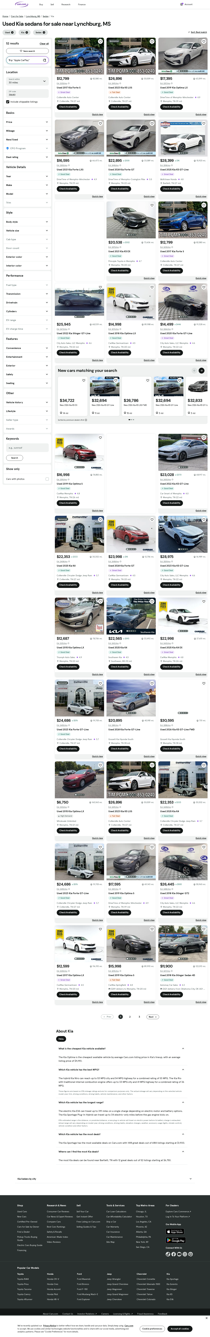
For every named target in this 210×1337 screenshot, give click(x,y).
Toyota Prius (23, 1284)
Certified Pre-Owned (27, 1221)
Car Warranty (112, 1226)
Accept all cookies (180, 1328)
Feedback (162, 1313)
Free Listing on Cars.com (88, 1221)
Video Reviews (54, 1242)
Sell (52, 4)
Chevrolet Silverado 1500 (148, 1284)
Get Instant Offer (85, 1216)
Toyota (20, 1274)
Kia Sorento (172, 1284)
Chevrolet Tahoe (145, 1294)
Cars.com (129, 1325)
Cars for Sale (17, 16)
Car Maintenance (114, 1237)
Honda (50, 1274)
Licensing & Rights (121, 1313)
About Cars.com (50, 1313)
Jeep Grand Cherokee (117, 1284)
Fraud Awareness (145, 1313)
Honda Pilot (52, 1294)
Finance (82, 4)
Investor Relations (85, 1313)
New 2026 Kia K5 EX (68, 405)
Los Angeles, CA (143, 1221)
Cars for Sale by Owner (28, 1226)
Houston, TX (142, 1216)
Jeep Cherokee (114, 1299)
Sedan (46, 16)
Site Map (110, 1242)
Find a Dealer (23, 1231)
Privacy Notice (49, 1325)
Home (5, 16)
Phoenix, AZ (141, 1226)
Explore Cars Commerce (177, 1211)
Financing (21, 1250)
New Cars (21, 1216)
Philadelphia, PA (143, 1237)
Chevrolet (142, 1274)
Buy (41, 4)
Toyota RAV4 (23, 1279)
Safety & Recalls (54, 1231)
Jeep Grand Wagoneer (117, 1294)
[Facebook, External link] (173, 1254)
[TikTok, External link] (168, 1254)
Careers (105, 1313)
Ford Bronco (83, 1284)
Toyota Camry (23, 1294)
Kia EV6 (170, 1299)
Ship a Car (111, 1221)
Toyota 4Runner (24, 1299)
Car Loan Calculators (116, 1211)
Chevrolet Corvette (146, 1279)
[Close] (206, 1318)
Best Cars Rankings (56, 1226)
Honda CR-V (53, 1279)
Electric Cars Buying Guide (29, 1245)
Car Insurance (113, 1231)
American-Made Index (57, 1237)
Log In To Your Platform (177, 1216)
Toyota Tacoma (24, 1289)
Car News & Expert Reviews (60, 1216)
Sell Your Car (83, 1211)
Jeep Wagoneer (114, 1289)
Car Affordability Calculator (119, 1216)
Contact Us (67, 1313)
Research (65, 4)
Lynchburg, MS (33, 16)
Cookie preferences (152, 1328)
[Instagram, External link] (185, 1254)
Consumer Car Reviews (58, 1211)
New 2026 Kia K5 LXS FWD (135, 405)
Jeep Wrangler (114, 1279)
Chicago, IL (141, 1211)
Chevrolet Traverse (146, 1289)
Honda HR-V (53, 1299)
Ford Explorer (83, 1299)
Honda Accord (53, 1289)
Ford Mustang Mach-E (87, 1294)
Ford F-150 (82, 1289)
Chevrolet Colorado (146, 1299)
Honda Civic (52, 1284)
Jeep (109, 1274)
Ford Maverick (83, 1279)
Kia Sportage (172, 1279)
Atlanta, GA (141, 1231)
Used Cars (22, 1211)
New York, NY (142, 1242)
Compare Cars (54, 1221)
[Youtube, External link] (179, 1254)
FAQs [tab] (61, 1039)
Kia (168, 1274)
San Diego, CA (142, 1247)
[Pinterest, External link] (190, 1254)
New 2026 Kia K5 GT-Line (103, 405)
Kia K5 (169, 1294)
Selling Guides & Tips (86, 1226)
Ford (79, 1274)
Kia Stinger (172, 1289)
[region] (105, 1326)
